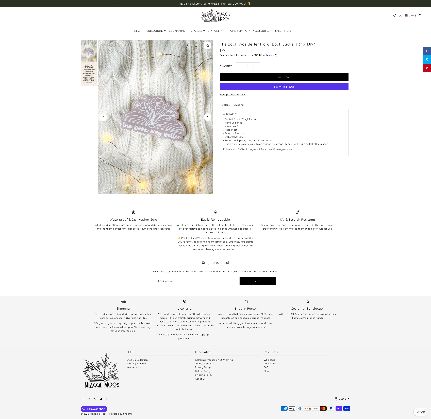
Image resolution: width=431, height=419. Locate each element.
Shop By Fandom (136, 363)
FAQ (266, 367)
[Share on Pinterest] (427, 68)
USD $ (412, 15)
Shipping (239, 104)
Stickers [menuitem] (196, 30)
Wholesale (270, 359)
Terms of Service (204, 363)
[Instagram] (89, 399)
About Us (200, 378)
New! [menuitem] (137, 30)
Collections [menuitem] (154, 30)
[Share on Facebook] (427, 51)
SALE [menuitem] (278, 30)
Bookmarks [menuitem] (177, 30)
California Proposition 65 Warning (214, 359)
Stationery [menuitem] (215, 30)
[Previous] (116, 3)
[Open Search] (394, 15)
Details (226, 104)
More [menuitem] (288, 30)
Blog (266, 371)
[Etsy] (107, 399)
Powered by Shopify (120, 413)
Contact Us (270, 363)
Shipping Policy (203, 374)
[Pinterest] (95, 399)
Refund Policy (203, 371)
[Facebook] (83, 399)
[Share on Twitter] (427, 59)
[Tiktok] (101, 399)
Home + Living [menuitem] (237, 30)
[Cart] (420, 15)
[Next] (315, 3)
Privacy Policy (203, 367)
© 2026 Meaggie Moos (94, 413)
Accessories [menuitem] (261, 30)
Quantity (226, 66)
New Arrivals (134, 367)
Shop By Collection (137, 359)
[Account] (400, 15)
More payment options (232, 94)
